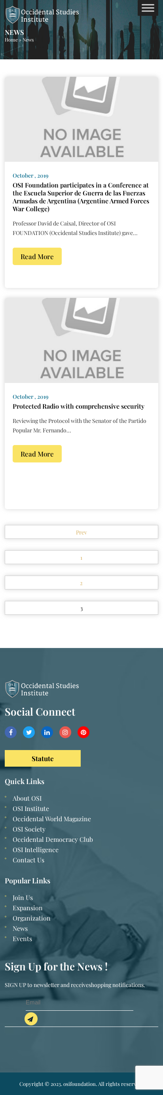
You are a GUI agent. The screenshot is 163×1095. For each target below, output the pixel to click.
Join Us (23, 897)
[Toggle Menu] (148, 7)
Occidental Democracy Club (53, 839)
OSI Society (29, 829)
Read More (37, 256)
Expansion (28, 908)
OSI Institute (31, 808)
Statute (43, 758)
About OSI (27, 798)
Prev (81, 532)
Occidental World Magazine (52, 819)
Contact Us (28, 860)
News (20, 928)
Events (22, 938)
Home (11, 39)
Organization (32, 918)
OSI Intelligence (36, 849)
